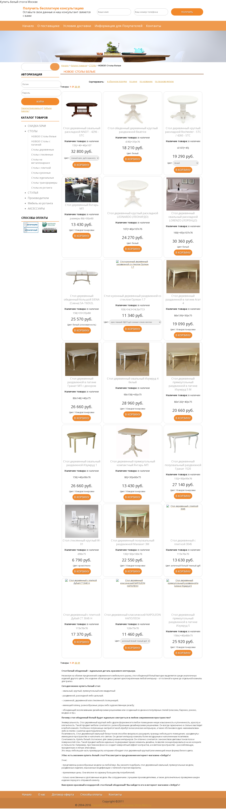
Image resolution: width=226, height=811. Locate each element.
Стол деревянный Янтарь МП (81, 206)
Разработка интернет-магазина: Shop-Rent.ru (121, 805)
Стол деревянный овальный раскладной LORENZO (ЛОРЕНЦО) (183, 216)
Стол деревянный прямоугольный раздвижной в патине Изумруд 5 (183, 620)
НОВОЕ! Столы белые (43, 136)
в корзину (81, 165)
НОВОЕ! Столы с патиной (40, 143)
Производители (38, 198)
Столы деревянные (42, 149)
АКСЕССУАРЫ (36, 208)
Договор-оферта (63, 794)
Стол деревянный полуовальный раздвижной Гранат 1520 (183, 465)
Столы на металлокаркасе (40, 161)
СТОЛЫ (33, 131)
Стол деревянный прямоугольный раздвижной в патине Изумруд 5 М (183, 384)
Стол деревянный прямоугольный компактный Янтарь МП (132, 463)
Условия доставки (77, 26)
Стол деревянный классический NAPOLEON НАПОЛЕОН (132, 616)
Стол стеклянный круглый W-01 (82, 542)
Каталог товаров (79, 65)
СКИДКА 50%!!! (37, 126)
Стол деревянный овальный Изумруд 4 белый (132, 380)
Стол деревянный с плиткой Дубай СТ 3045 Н (81, 616)
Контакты (153, 26)
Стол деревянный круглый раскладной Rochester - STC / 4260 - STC (183, 131)
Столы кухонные (41, 172)
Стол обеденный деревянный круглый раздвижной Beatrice (133, 130)
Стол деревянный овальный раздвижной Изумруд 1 (81, 463)
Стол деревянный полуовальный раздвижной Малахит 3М (132, 542)
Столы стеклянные (42, 154)
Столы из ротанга (41, 187)
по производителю (164, 81)
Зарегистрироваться (31, 108)
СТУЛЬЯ (33, 192)
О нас (41, 794)
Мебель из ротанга (40, 203)
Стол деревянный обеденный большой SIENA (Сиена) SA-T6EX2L (81, 299)
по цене (133, 81)
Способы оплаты (91, 794)
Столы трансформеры (44, 182)
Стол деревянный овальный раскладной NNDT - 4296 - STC (81, 131)
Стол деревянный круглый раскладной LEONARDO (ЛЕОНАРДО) (132, 215)
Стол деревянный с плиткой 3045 (183, 542)
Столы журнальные (42, 177)
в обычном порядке (117, 81)
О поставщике (48, 26)
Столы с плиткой (41, 167)
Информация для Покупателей (118, 26)
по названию (146, 81)
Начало (28, 26)
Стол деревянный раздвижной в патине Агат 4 (183, 299)
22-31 (77, 86)
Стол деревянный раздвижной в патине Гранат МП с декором (81, 382)
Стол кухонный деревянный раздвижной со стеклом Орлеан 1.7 (132, 297)
